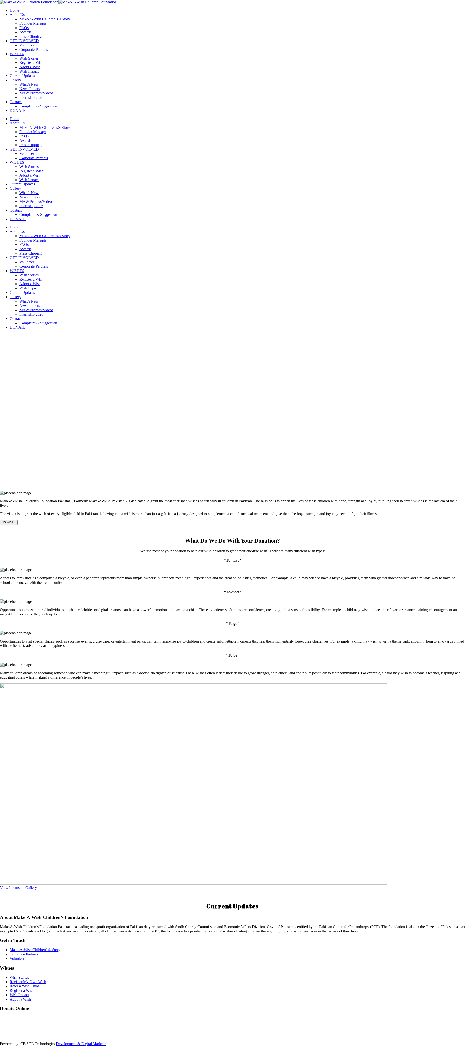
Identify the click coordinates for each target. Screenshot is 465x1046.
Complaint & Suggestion (38, 106)
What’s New (29, 84)
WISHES (17, 54)
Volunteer (26, 45)
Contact (16, 102)
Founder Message (32, 23)
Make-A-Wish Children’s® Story (44, 19)
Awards (25, 32)
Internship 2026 (31, 97)
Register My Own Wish (28, 982)
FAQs (24, 28)
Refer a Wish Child (24, 986)
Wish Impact (29, 71)
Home (14, 10)
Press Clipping (30, 36)
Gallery (15, 80)
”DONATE (9, 522)
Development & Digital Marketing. (82, 1044)
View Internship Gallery (18, 888)
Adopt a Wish (29, 67)
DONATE (18, 110)
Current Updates (22, 76)
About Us (17, 15)
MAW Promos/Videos (36, 93)
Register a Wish (31, 63)
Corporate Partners (33, 49)
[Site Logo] (58, 2)
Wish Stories (29, 58)
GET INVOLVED (24, 41)
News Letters (29, 89)
